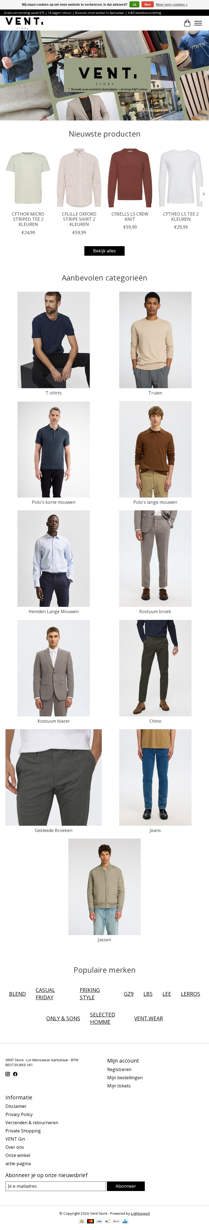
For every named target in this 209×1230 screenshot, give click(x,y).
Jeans (155, 830)
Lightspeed (140, 1213)
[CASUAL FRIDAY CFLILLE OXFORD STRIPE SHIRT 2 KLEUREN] (79, 178)
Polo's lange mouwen (155, 502)
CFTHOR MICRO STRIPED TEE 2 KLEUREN (28, 219)
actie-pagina (18, 1163)
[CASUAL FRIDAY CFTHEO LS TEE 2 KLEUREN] (181, 178)
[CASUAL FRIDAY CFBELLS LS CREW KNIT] (130, 178)
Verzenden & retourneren (31, 1123)
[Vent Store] (24, 23)
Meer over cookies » (172, 5)
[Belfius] (116, 1222)
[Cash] (81, 1222)
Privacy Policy (19, 1114)
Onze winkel (17, 1155)
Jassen (104, 940)
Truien (155, 393)
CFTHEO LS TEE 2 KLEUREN (181, 216)
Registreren (119, 1069)
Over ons (14, 1147)
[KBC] (125, 1222)
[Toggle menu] (198, 23)
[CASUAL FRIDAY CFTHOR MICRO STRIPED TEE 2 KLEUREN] (28, 178)
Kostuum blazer (54, 721)
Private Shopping (23, 1131)
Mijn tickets (119, 1086)
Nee (148, 5)
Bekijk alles (104, 251)
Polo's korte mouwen (53, 502)
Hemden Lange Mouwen (54, 611)
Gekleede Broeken (53, 830)
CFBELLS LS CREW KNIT (130, 216)
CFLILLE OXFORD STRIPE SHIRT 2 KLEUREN (79, 219)
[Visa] (99, 1222)
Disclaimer (16, 1106)
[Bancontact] (107, 1222)
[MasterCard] (90, 1222)
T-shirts (53, 393)
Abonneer (126, 1186)
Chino (155, 721)
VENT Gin (15, 1139)
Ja (134, 5)
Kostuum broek (155, 611)
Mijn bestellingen (125, 1078)
